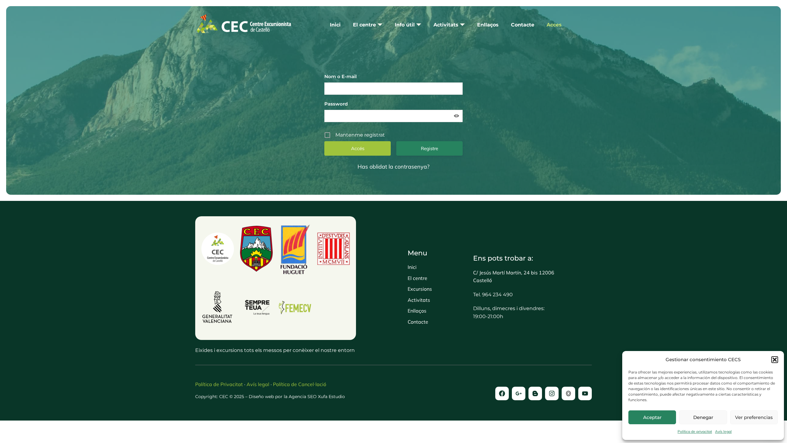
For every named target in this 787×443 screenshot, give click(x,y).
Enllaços (488, 25)
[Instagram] (552, 393)
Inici (335, 25)
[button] (775, 360)
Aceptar (652, 417)
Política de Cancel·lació (299, 384)
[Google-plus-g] (518, 393)
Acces (554, 25)
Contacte (522, 25)
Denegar (703, 417)
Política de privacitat (695, 431)
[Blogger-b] (535, 393)
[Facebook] (502, 393)
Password (336, 104)
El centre (364, 25)
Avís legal (723, 431)
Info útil (405, 25)
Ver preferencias (754, 417)
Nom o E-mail (340, 76)
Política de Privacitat (219, 384)
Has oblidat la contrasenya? (393, 166)
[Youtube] (585, 393)
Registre (429, 148)
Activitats (445, 25)
